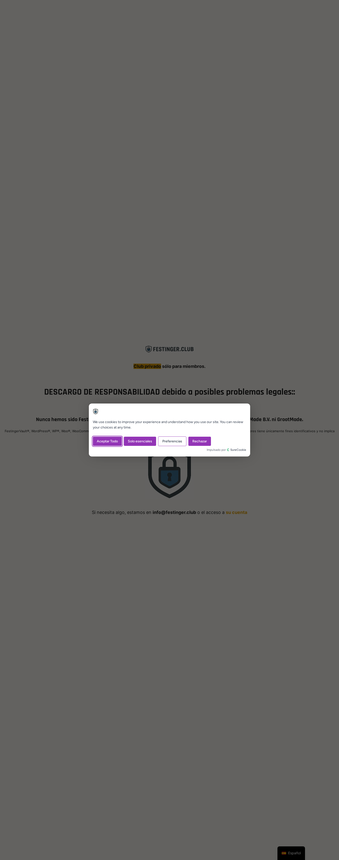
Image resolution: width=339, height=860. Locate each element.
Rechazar (199, 441)
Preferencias (172, 441)
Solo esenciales (140, 441)
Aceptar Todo (107, 441)
